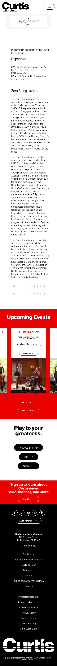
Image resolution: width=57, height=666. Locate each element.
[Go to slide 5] (34, 402)
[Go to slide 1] (23, 402)
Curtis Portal (26, 520)
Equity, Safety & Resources (28, 559)
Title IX (28, 591)
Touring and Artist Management (28, 580)
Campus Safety (28, 623)
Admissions (28, 570)
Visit (25, 457)
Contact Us (28, 554)
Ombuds (28, 575)
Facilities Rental (28, 618)
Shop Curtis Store (28, 628)
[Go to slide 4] (31, 402)
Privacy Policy (28, 612)
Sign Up (26, 499)
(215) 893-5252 (28, 545)
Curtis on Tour (28, 564)
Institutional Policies (28, 607)
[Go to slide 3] (28, 402)
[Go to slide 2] (26, 402)
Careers (28, 586)
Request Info (26, 447)
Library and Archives (28, 602)
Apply (25, 466)
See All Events (28, 411)
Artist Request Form (28, 596)
